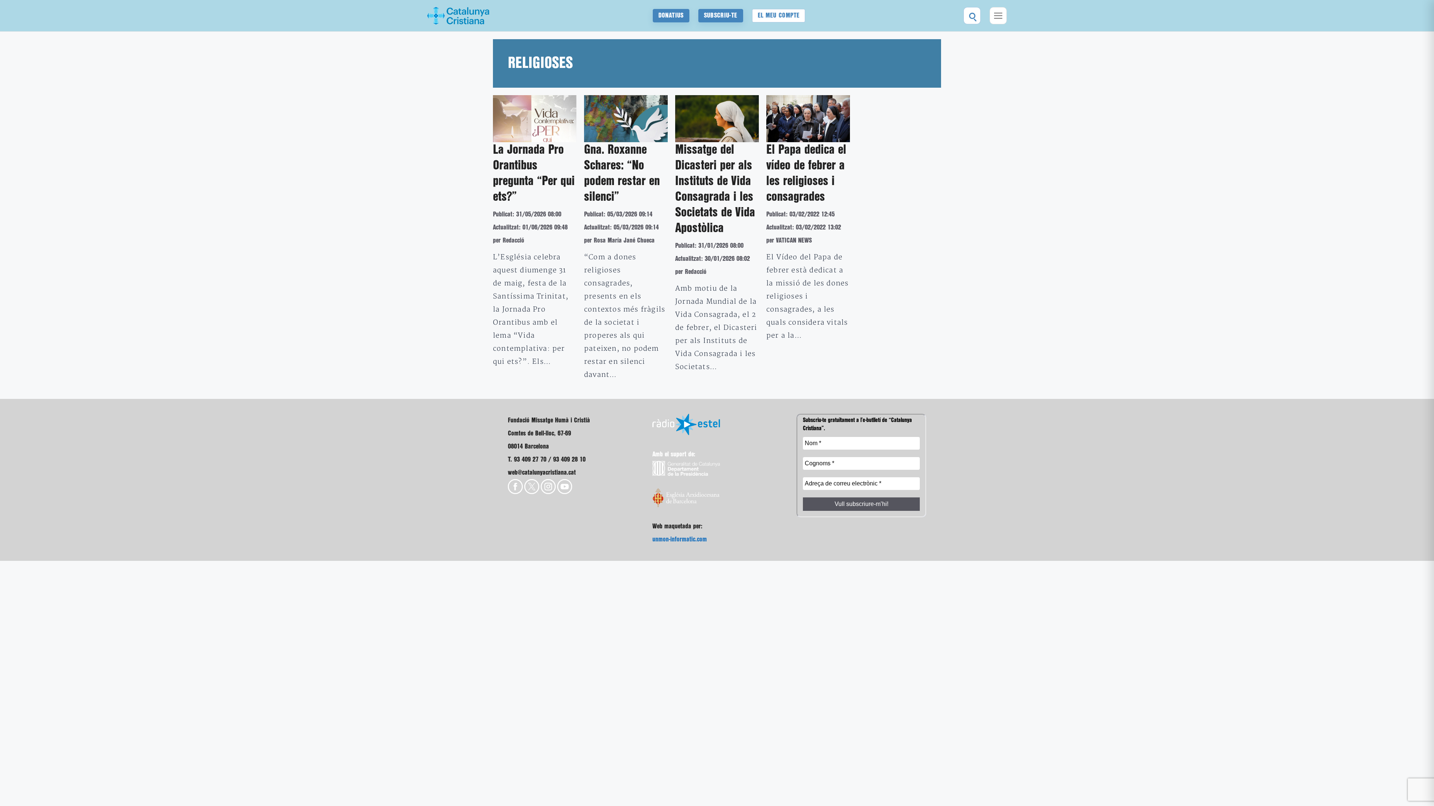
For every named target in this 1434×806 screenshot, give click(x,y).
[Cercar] (972, 15)
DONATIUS (671, 15)
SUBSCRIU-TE (721, 15)
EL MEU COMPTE (779, 15)
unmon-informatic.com (679, 539)
